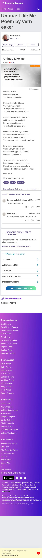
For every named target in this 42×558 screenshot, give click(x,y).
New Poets (5, 337)
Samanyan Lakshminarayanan (20, 200)
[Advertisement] (21, 537)
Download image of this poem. (13, 189)
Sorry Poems (6, 387)
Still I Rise (5, 447)
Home (3, 9)
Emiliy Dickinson (7, 420)
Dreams (4, 457)
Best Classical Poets (9, 344)
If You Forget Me (7, 453)
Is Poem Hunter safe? (28, 487)
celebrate (20, 182)
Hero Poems (6, 390)
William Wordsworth (9, 433)
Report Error (29, 485)
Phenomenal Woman (9, 443)
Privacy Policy (21, 489)
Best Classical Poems (10, 330)
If (1, 466)
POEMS (4, 303)
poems (13, 182)
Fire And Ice (6, 470)
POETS (13, 303)
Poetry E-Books (7, 393)
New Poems (6, 334)
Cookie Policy (28, 483)
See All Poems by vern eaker (21, 288)
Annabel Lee (6, 460)
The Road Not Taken (9, 450)
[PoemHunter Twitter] (21, 478)
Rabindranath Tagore (9, 430)
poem (6, 182)
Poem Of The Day (8, 353)
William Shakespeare (9, 410)
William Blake (6, 427)
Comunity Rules (8, 489)
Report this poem (32, 189)
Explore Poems (7, 347)
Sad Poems (5, 373)
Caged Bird (5, 463)
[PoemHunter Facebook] (17, 478)
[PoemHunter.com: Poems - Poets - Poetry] (12, 3)
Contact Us (14, 485)
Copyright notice (15, 483)
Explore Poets (6, 350)
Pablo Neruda (6, 413)
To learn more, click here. (10, 555)
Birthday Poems (7, 377)
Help (21, 485)
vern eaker (15, 35)
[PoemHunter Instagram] (25, 478)
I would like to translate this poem (16, 246)
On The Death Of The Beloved (13, 473)
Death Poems (6, 370)
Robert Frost (6, 404)
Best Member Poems (9, 327)
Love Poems (6, 364)
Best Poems (6, 324)
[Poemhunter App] (8, 478)
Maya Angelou (7, 407)
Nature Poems (7, 383)
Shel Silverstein (7, 423)
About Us (5, 483)
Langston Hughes (8, 417)
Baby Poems (6, 367)
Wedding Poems (7, 380)
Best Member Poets (9, 340)
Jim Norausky (12, 213)
